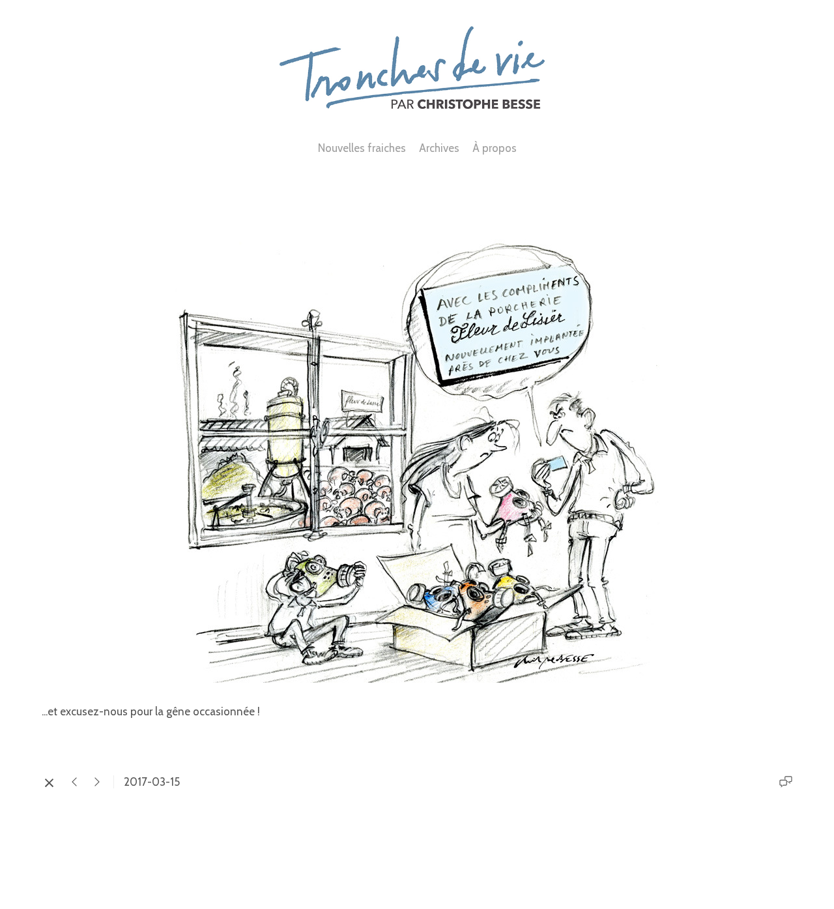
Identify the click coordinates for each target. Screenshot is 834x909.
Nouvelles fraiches (362, 148)
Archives (439, 148)
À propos (494, 148)
